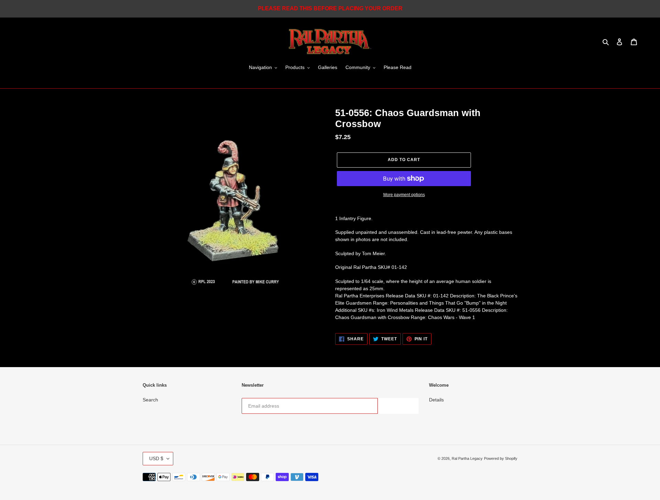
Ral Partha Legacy (467, 458)
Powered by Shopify (500, 458)
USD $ (156, 458)
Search (150, 399)
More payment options (404, 194)
